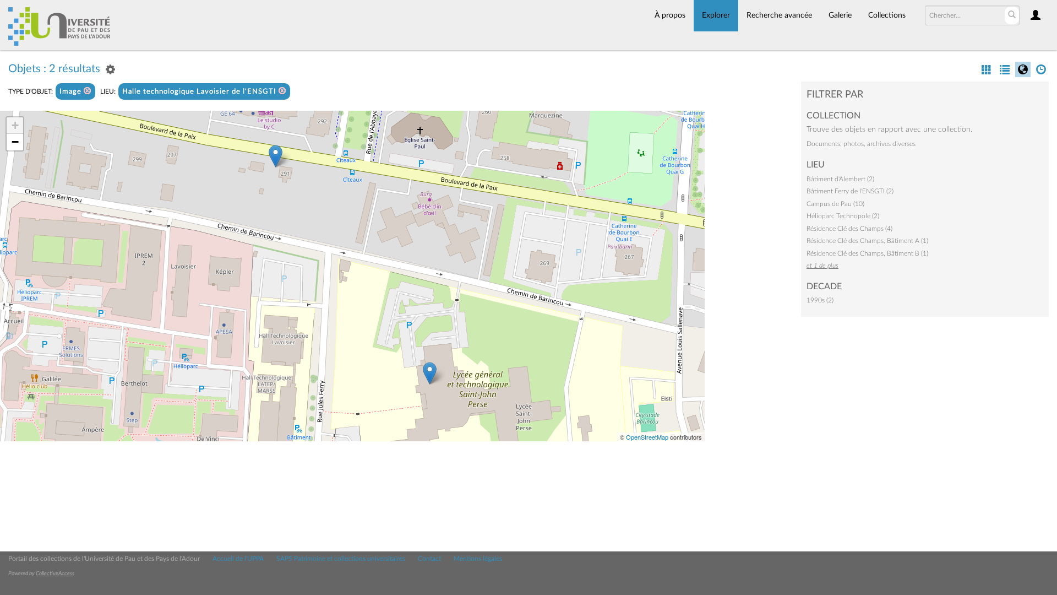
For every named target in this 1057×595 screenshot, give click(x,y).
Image (71, 91)
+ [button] (15, 125)
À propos (670, 15)
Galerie (840, 15)
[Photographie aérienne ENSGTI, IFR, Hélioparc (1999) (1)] (430, 373)
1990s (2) (820, 300)
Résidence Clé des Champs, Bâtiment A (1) (867, 240)
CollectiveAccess (55, 573)
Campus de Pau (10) (835, 204)
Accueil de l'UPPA (238, 558)
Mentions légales (478, 558)
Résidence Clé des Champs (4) (849, 228)
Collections (887, 15)
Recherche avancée (779, 15)
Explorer (716, 15)
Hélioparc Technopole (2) (843, 216)
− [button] (15, 142)
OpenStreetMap (647, 436)
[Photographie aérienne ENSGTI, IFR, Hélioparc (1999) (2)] (275, 156)
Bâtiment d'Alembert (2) (840, 179)
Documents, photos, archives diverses (861, 143)
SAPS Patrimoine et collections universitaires (340, 558)
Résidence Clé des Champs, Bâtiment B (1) (867, 253)
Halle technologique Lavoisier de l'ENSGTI (200, 91)
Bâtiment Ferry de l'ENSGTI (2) (850, 191)
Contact (429, 558)
